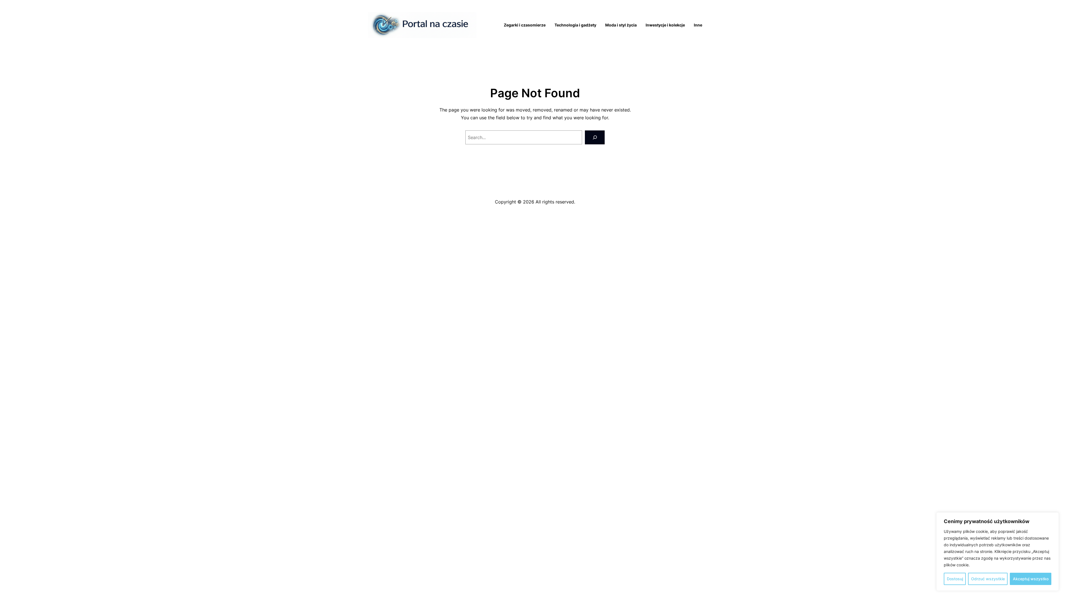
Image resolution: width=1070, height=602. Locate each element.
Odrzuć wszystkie (988, 578)
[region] (997, 551)
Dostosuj (955, 578)
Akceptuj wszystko (1031, 578)
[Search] (595, 137)
